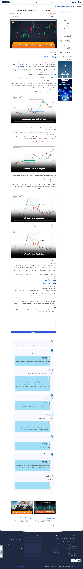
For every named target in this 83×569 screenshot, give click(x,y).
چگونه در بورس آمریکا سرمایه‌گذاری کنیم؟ (66, 35)
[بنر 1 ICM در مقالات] (65, 69)
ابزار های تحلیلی (56, 545)
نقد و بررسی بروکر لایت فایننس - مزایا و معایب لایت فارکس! (65, 41)
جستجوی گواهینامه (56, 550)
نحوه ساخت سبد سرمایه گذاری (72, 553)
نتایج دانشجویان (35, 2)
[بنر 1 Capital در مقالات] (65, 90)
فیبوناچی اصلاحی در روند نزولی (49, 56)
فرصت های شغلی (56, 548)
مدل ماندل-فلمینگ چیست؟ (73, 546)
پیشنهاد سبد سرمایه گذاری (53, 2)
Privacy (11, 566)
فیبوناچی (37, 69)
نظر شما (54, 321)
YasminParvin (47, 414)
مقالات (24, 2)
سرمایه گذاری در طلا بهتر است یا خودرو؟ (71, 551)
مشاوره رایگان (61, 2)
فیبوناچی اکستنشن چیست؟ (48, 282)
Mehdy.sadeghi (47, 454)
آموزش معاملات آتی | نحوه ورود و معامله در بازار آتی (69, 540)
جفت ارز (39, 92)
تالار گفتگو (57, 543)
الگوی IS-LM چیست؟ (74, 555)
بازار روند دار (20, 66)
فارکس (68, 15)
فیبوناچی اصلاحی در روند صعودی (49, 54)
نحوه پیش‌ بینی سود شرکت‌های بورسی (71, 544)
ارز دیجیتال (68, 23)
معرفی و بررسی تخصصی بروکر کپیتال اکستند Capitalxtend (65, 46)
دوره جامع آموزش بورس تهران (54, 541)
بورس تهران (67, 20)
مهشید (48, 341)
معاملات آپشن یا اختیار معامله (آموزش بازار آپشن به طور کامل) (65, 51)
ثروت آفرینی (68, 26)
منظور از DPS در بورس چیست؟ (72, 550)
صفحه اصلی (79, 6)
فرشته (49, 369)
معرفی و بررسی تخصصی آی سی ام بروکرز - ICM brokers (65, 57)
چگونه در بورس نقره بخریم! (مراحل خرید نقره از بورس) (69, 548)
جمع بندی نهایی (52, 57)
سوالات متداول (52, 59)
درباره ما (19, 2)
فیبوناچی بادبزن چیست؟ (49, 280)
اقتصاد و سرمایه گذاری (65, 18)
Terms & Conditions (19, 566)
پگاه (49, 436)
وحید (49, 394)
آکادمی (41, 2)
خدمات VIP (46, 2)
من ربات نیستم (33, 556)
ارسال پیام (33, 332)
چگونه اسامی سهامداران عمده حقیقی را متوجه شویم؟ (69, 538)
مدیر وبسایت (44, 357)
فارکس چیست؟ (56, 552)
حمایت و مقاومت (38, 272)
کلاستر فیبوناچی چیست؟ (49, 279)
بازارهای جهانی (67, 28)
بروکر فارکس (28, 2)
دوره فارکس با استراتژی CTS (54, 540)
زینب (49, 350)
